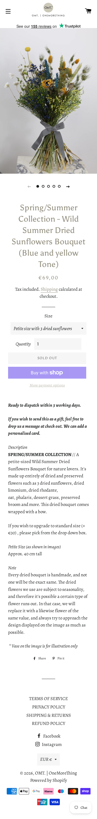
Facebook (51, 736)
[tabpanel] (48, 101)
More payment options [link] (47, 385)
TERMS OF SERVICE (48, 698)
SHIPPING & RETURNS (48, 715)
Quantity (23, 344)
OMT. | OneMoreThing (56, 773)
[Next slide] (68, 186)
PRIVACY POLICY (48, 707)
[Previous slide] (29, 186)
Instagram (51, 744)
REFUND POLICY (48, 723)
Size (48, 316)
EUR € (46, 759)
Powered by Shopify (48, 780)
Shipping (49, 289)
